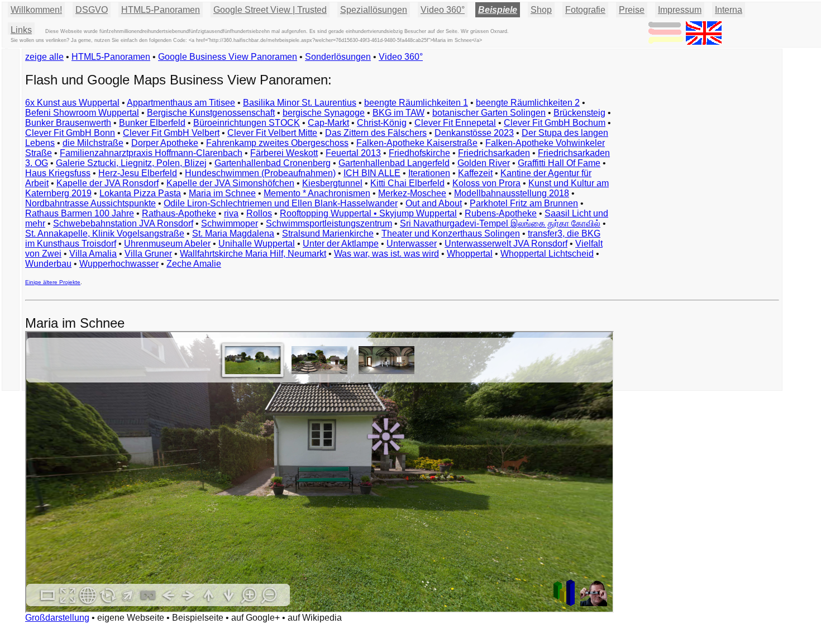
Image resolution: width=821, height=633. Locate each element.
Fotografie (585, 10)
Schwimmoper (229, 223)
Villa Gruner (148, 253)
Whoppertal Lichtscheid (547, 253)
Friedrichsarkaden (494, 153)
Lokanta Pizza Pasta (140, 193)
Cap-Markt (328, 122)
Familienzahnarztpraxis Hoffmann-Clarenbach (151, 153)
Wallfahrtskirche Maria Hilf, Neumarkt (253, 253)
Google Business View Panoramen (227, 57)
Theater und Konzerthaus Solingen (450, 233)
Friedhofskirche (419, 153)
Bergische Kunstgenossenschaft (211, 112)
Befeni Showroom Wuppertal (82, 112)
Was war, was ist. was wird (386, 253)
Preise (632, 10)
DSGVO (91, 10)
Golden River (483, 163)
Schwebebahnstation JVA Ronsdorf (123, 223)
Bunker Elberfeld (152, 122)
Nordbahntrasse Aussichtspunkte (90, 203)
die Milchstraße (93, 143)
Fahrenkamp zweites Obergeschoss (277, 143)
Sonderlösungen (338, 57)
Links (21, 30)
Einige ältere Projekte (52, 282)
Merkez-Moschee (412, 193)
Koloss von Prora (486, 183)
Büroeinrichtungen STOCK (246, 122)
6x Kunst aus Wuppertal (72, 102)
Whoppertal (470, 253)
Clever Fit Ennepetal (455, 122)
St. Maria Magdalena (233, 233)
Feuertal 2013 (353, 153)
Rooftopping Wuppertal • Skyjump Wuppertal (368, 213)
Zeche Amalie (193, 263)
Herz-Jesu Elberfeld (137, 173)
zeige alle (44, 57)
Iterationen (429, 173)
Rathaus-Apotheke (179, 213)
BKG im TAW (398, 112)
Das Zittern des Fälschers (376, 133)
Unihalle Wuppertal (256, 243)
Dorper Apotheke (164, 143)
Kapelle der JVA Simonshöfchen (230, 183)
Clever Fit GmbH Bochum (554, 122)
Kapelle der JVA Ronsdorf (107, 183)
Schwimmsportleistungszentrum (329, 223)
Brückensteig (579, 112)
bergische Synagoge (324, 112)
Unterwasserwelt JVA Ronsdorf (506, 243)
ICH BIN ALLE (371, 173)
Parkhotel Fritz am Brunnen (524, 203)
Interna (728, 10)
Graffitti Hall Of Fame (559, 163)
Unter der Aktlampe (341, 243)
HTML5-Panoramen (160, 10)
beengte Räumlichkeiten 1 (416, 102)
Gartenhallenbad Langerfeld (394, 163)
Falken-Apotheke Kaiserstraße (417, 143)
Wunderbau (48, 263)
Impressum (679, 10)
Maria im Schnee (222, 193)
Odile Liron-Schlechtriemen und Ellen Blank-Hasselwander (281, 203)
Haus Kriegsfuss (57, 173)
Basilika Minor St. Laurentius (299, 102)
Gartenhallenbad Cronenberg (272, 163)
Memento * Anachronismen (317, 193)
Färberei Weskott (284, 153)
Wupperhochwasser (119, 263)
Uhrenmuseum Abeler (167, 243)
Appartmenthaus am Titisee (181, 102)
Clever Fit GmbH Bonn (70, 133)
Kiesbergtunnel (332, 183)
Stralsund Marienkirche (328, 233)
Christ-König (382, 122)
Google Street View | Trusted (270, 10)
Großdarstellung (57, 617)
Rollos (259, 213)
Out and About (433, 203)
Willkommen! (36, 10)
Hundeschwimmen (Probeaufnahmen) (260, 173)
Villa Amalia (93, 253)
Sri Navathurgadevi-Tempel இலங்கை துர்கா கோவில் (500, 223)
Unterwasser (411, 243)
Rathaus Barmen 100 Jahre (79, 213)
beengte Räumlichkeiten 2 (528, 102)
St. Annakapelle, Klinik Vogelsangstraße (104, 233)
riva (231, 213)
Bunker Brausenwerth (68, 122)
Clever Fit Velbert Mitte (272, 133)
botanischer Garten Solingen (489, 112)
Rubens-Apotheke (501, 213)
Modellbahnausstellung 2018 (511, 193)
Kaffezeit (475, 173)
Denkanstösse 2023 (474, 133)
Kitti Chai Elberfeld (407, 183)
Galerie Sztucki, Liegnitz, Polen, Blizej (131, 163)
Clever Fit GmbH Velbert (171, 133)
